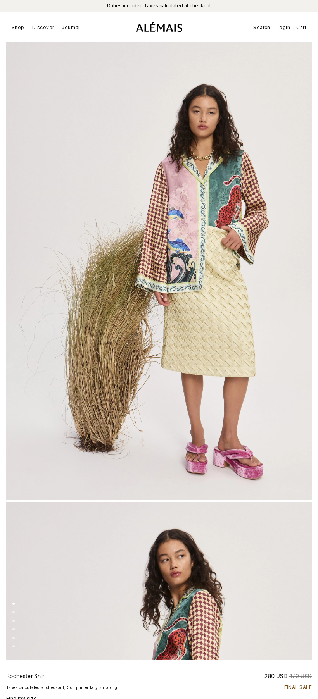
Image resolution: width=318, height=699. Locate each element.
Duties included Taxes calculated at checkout (159, 6)
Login (283, 27)
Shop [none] (18, 27)
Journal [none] (71, 27)
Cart (301, 27)
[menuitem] (20, 27)
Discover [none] (43, 27)
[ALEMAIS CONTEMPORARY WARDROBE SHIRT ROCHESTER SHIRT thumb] (13, 604)
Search (261, 27)
